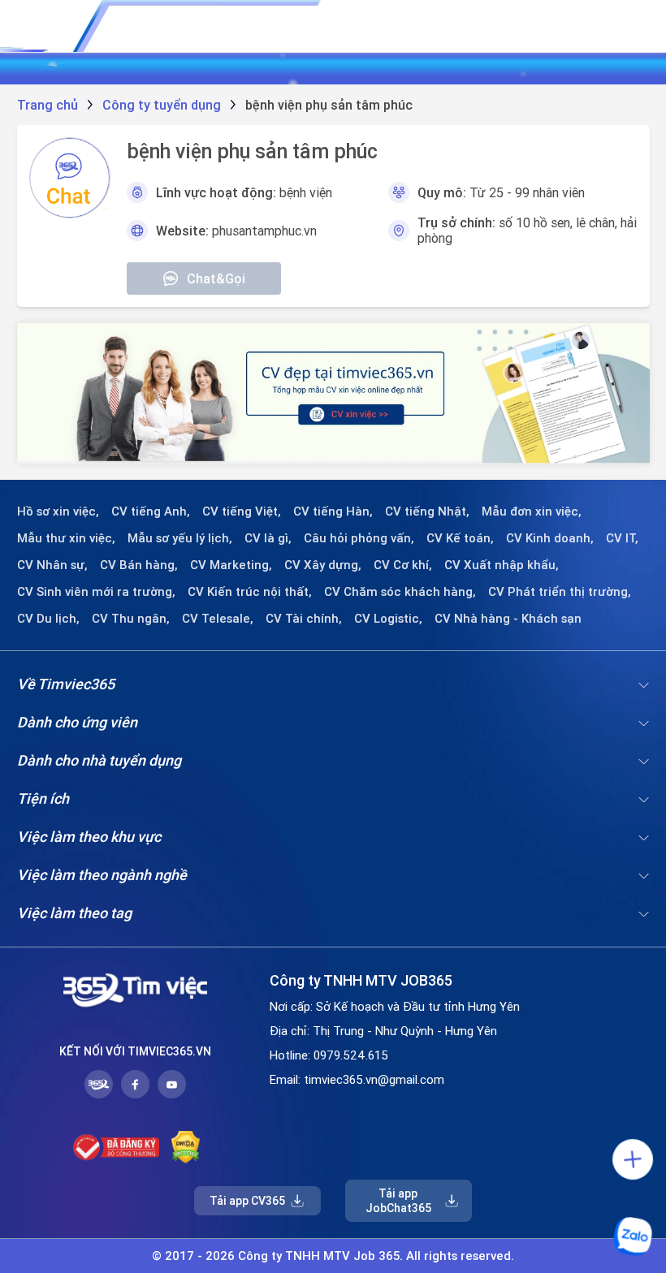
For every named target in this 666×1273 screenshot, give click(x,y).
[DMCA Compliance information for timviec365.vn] (185, 1147)
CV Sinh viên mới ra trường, (96, 592)
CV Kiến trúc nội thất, (250, 592)
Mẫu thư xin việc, (66, 538)
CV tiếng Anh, (150, 511)
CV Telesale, (217, 618)
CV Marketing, (231, 565)
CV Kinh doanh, (550, 538)
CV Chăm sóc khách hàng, (400, 592)
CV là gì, (268, 538)
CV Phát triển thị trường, (559, 592)
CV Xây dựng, (322, 565)
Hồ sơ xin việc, (58, 511)
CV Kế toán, (460, 538)
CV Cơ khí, (403, 565)
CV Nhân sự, (52, 565)
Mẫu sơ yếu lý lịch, (180, 538)
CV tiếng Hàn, (333, 511)
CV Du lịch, (48, 618)
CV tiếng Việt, (241, 511)
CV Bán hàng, (139, 565)
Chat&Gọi (216, 278)
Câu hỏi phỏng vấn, (359, 538)
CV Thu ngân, (131, 618)
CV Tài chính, (304, 618)
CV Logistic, (388, 618)
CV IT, (622, 538)
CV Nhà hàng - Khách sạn (508, 618)
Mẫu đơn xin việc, (532, 511)
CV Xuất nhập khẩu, (501, 565)
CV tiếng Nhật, (427, 511)
